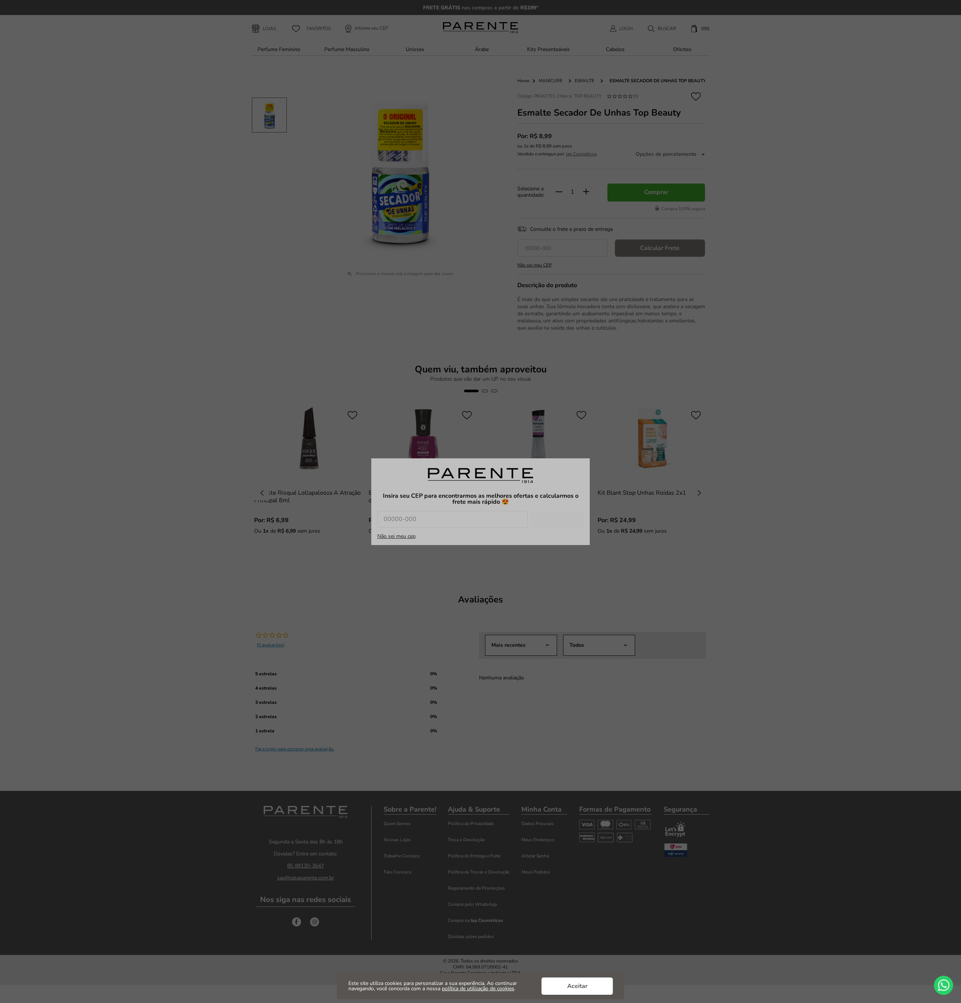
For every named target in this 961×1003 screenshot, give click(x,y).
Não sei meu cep (396, 536)
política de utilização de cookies (478, 988)
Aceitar (577, 986)
